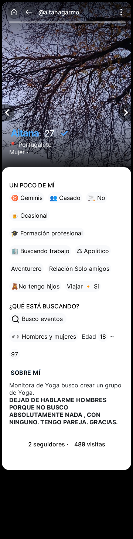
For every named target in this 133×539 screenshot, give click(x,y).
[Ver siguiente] (125, 112)
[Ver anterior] (8, 112)
